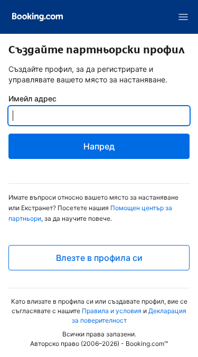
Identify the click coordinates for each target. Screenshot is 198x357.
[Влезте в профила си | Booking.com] (37, 17)
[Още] (183, 17)
